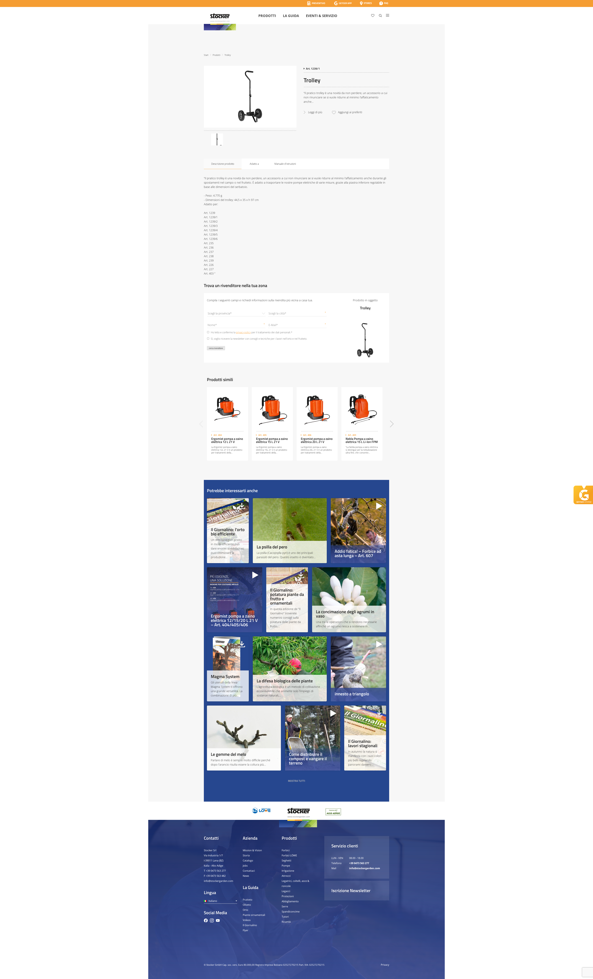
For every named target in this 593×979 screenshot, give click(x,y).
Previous (201, 423)
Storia (246, 855)
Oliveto (247, 904)
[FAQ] (383, 3)
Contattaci (249, 870)
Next (392, 423)
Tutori (285, 916)
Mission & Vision (252, 850)
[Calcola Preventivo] (316, 3)
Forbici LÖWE (289, 855)
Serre (285, 906)
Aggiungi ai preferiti (350, 112)
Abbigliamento (290, 901)
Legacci (286, 891)
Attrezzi (286, 876)
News (246, 876)
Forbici (286, 850)
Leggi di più (315, 112)
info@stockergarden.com (218, 881)
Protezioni (288, 896)
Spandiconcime (291, 911)
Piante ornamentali (254, 915)
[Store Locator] (366, 3)
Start (206, 55)
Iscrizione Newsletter (350, 890)
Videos (247, 920)
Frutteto (247, 899)
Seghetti (286, 860)
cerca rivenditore (216, 348)
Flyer (245, 930)
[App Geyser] (342, 3)
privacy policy (243, 332)
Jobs (245, 865)
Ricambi (286, 921)
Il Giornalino (250, 925)
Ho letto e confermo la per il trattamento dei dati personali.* (251, 332)
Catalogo (248, 860)
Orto (245, 910)
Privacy (385, 964)
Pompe (286, 865)
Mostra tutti (296, 781)
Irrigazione (288, 870)
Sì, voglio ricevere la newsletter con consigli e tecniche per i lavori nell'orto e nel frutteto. (259, 338)
